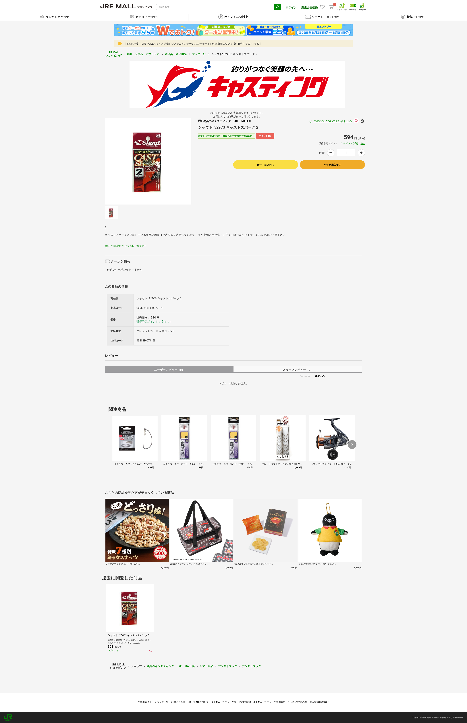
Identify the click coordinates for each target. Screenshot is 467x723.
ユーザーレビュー (169, 370)
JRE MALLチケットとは (223, 702)
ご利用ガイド (145, 702)
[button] (352, 444)
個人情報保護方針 (319, 702)
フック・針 (199, 54)
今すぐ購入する (332, 164)
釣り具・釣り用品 (176, 54)
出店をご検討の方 (297, 702)
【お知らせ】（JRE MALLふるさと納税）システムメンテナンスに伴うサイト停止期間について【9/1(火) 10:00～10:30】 (193, 43)
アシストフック (227, 666)
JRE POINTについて (198, 702)
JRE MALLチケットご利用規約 (269, 702)
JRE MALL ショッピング (113, 54)
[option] (148, 161)
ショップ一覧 (161, 702)
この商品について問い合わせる (333, 121)
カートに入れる (266, 164)
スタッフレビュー (298, 370)
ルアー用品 (206, 666)
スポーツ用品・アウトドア (143, 54)
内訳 (363, 143)
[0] (331, 6)
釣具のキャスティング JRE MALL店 (171, 666)
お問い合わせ (178, 702)
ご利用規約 (245, 702)
